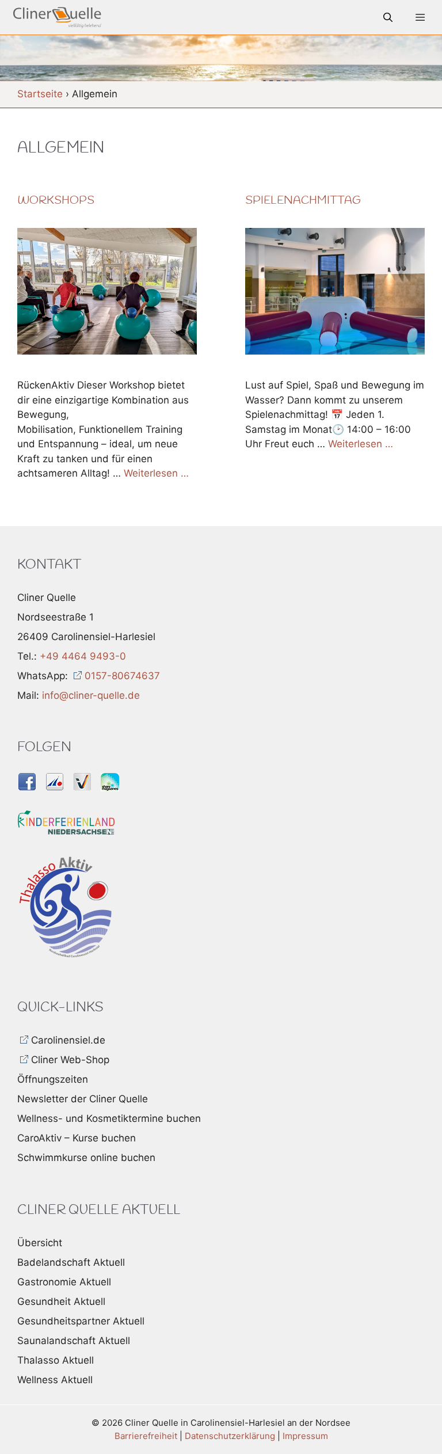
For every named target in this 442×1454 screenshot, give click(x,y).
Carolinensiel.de (68, 1040)
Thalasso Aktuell (55, 1360)
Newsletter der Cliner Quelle (82, 1099)
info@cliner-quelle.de (91, 695)
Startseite (40, 94)
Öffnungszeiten (52, 1079)
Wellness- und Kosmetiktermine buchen (109, 1118)
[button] (388, 17)
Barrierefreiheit (146, 1435)
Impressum (305, 1435)
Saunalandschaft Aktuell (73, 1340)
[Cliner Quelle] (57, 17)
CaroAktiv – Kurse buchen (76, 1138)
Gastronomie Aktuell (64, 1282)
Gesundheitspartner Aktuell (80, 1321)
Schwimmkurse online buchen (86, 1157)
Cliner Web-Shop (70, 1059)
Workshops (55, 200)
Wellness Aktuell (55, 1380)
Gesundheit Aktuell (61, 1301)
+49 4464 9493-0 (83, 656)
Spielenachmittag (303, 200)
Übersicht (39, 1243)
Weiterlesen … (156, 473)
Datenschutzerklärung (230, 1435)
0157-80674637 (122, 676)
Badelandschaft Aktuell (71, 1262)
